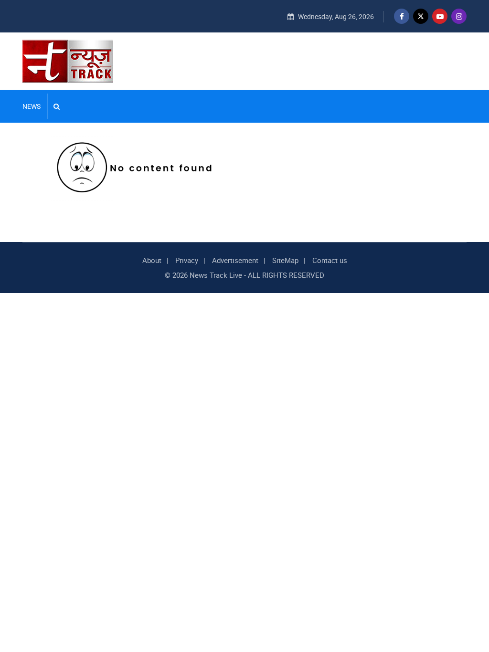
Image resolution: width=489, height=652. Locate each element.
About (151, 260)
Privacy (186, 260)
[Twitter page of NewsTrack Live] (420, 16)
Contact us (329, 260)
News (31, 106)
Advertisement (235, 260)
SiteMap (285, 260)
